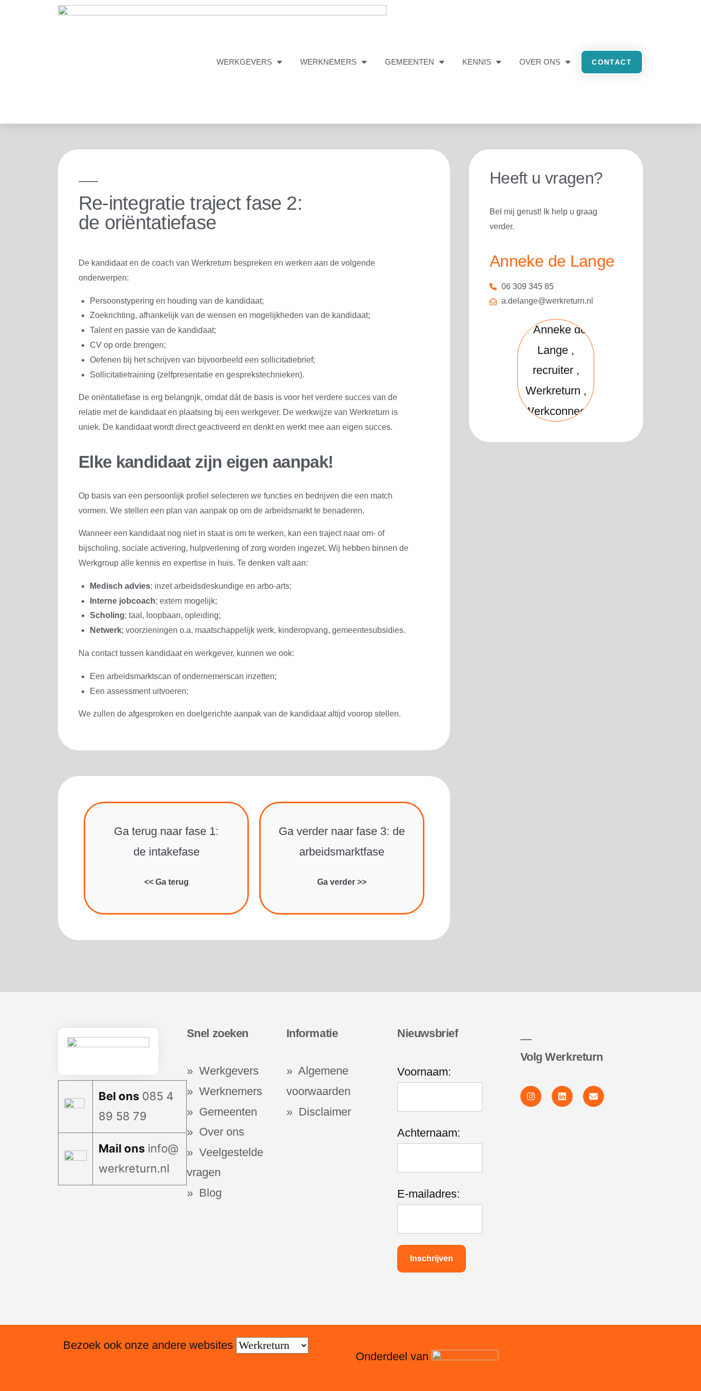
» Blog (204, 1192)
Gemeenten (409, 61)
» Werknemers (224, 1091)
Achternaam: (428, 1132)
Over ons (539, 61)
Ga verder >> (341, 882)
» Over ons (215, 1131)
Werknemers (328, 61)
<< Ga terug (166, 882)
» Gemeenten (223, 1111)
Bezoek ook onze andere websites (149, 1345)
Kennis (476, 61)
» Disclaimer (318, 1111)
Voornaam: (424, 1071)
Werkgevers (244, 61)
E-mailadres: (428, 1193)
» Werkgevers (223, 1070)
